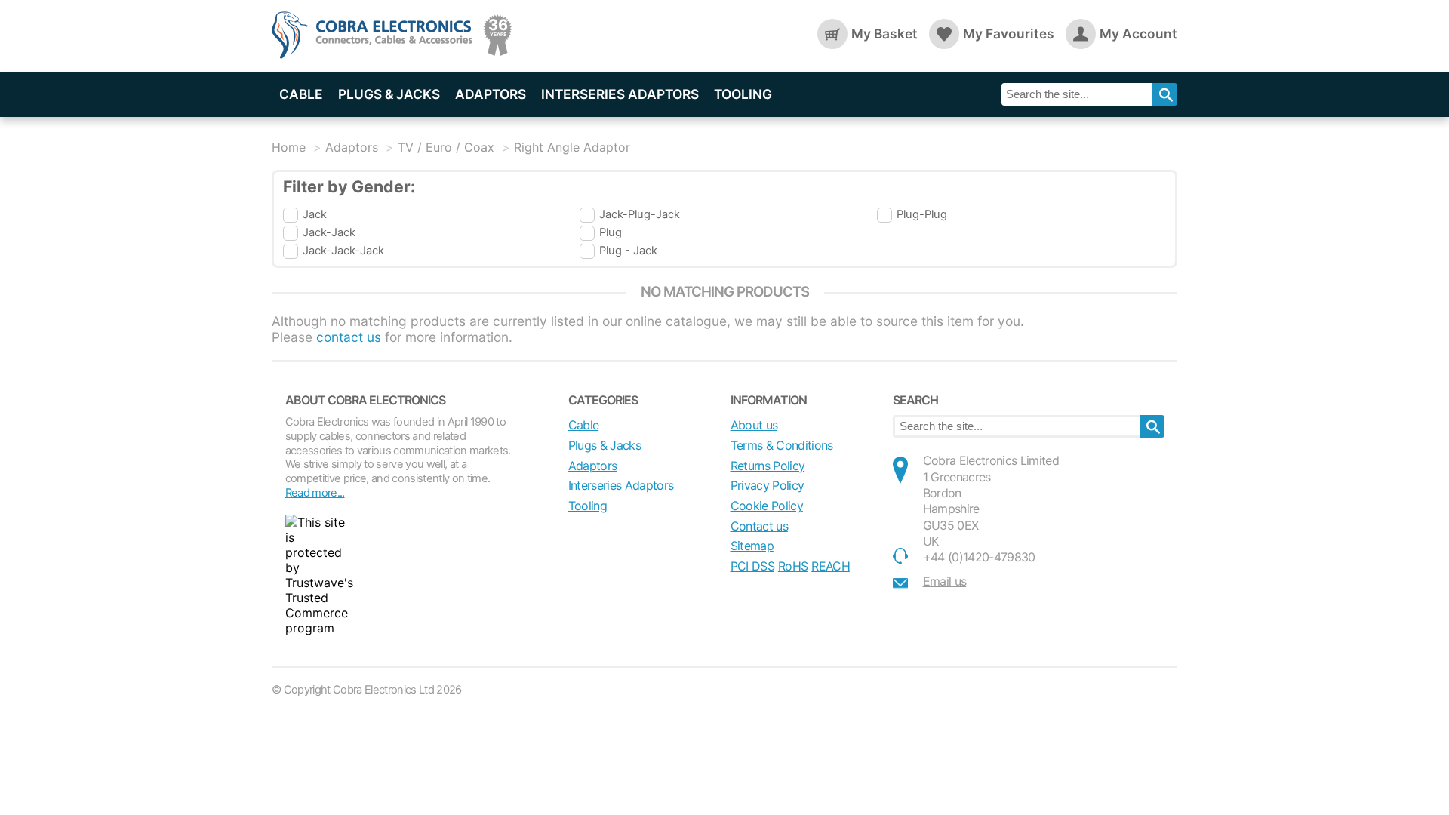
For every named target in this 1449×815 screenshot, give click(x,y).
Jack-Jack (329, 232)
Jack (315, 214)
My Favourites (1008, 34)
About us (754, 424)
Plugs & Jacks (389, 94)
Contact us (759, 526)
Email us (945, 581)
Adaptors (490, 94)
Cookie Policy (767, 505)
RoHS (793, 566)
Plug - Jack (628, 250)
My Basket (884, 34)
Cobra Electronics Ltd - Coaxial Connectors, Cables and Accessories (377, 35)
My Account (1138, 34)
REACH (830, 566)
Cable (301, 94)
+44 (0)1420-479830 (979, 556)
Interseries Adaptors (620, 94)
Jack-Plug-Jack (639, 214)
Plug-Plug (922, 214)
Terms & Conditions (782, 445)
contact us (348, 337)
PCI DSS (752, 566)
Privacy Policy (767, 485)
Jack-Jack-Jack (343, 250)
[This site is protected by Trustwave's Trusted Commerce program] (319, 575)
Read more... (315, 493)
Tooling (743, 94)
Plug (610, 232)
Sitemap (752, 545)
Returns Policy (768, 465)
